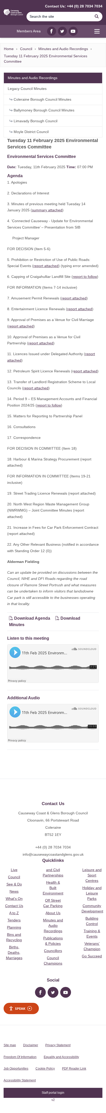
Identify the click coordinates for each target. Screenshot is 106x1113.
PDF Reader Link (74, 1068)
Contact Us (14, 906)
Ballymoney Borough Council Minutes (43, 110)
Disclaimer (30, 1045)
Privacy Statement (57, 1045)
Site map (10, 1045)
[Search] (97, 16)
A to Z (14, 913)
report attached (45, 266)
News (14, 891)
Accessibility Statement (20, 1080)
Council (26, 49)
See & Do (14, 884)
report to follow (85, 277)
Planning (14, 927)
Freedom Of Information (20, 1057)
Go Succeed (92, 956)
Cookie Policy (45, 1068)
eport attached (85, 371)
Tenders (14, 920)
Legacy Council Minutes (27, 89)
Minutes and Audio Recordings (63, 49)
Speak (20, 1008)
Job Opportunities (16, 1068)
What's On (14, 899)
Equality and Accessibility (61, 1057)
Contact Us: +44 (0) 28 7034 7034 (73, 6)
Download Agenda (32, 618)
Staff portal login (53, 1093)
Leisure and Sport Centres (92, 875)
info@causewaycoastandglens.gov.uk (53, 854)
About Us (53, 913)
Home (9, 49)
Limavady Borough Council (35, 121)
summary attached (47, 210)
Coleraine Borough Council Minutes (42, 99)
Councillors (53, 951)
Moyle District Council (31, 132)
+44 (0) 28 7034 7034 (53, 847)
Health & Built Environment (53, 887)
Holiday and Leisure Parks (92, 893)
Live (14, 870)
